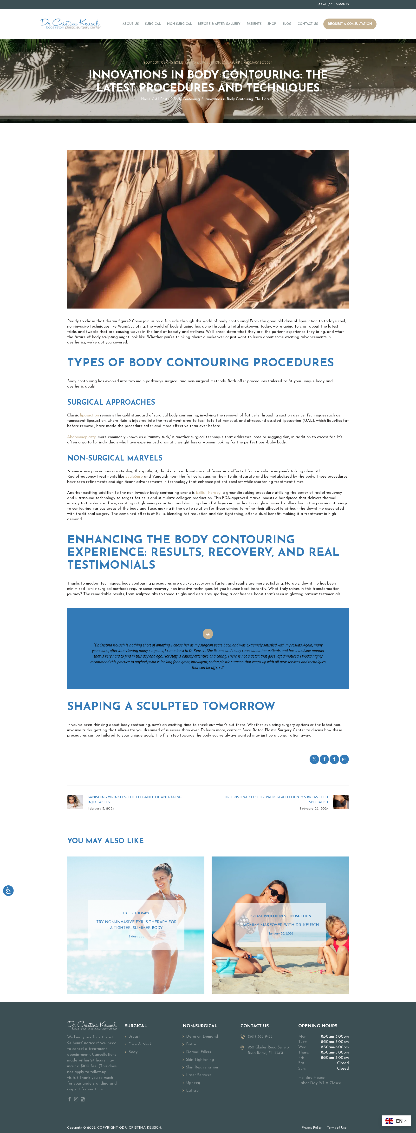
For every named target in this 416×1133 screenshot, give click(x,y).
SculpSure (230, 62)
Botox (191, 1044)
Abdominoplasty (81, 437)
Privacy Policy (311, 1127)
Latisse (192, 1091)
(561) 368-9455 (338, 4)
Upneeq (193, 1083)
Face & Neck (140, 1044)
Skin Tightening (200, 1060)
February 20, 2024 (258, 62)
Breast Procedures (268, 916)
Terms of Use (336, 1127)
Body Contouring (158, 62)
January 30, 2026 (281, 933)
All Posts (162, 99)
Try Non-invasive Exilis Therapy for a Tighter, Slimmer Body (136, 925)
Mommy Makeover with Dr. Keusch (281, 925)
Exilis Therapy (186, 62)
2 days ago (136, 936)
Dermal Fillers (198, 1052)
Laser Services (198, 1075)
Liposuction (210, 62)
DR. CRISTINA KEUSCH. (142, 1128)
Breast (134, 1037)
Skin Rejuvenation (202, 1067)
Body (132, 1052)
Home (145, 99)
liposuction (89, 415)
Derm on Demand (202, 1037)
